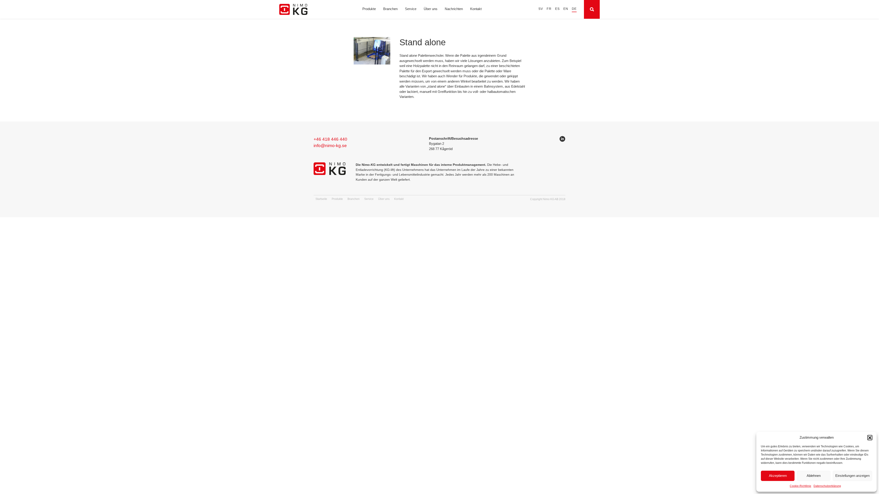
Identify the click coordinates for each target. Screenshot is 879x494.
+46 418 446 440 (330, 139)
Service (410, 9)
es (557, 9)
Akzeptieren (778, 476)
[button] (870, 437)
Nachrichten (454, 9)
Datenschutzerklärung (827, 486)
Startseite (321, 199)
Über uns (430, 9)
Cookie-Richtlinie (800, 486)
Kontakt (476, 9)
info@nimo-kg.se (330, 145)
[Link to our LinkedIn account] (562, 140)
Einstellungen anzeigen (852, 476)
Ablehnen (814, 476)
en (565, 9)
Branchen (390, 9)
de (574, 9)
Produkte (369, 9)
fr (549, 9)
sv (540, 9)
